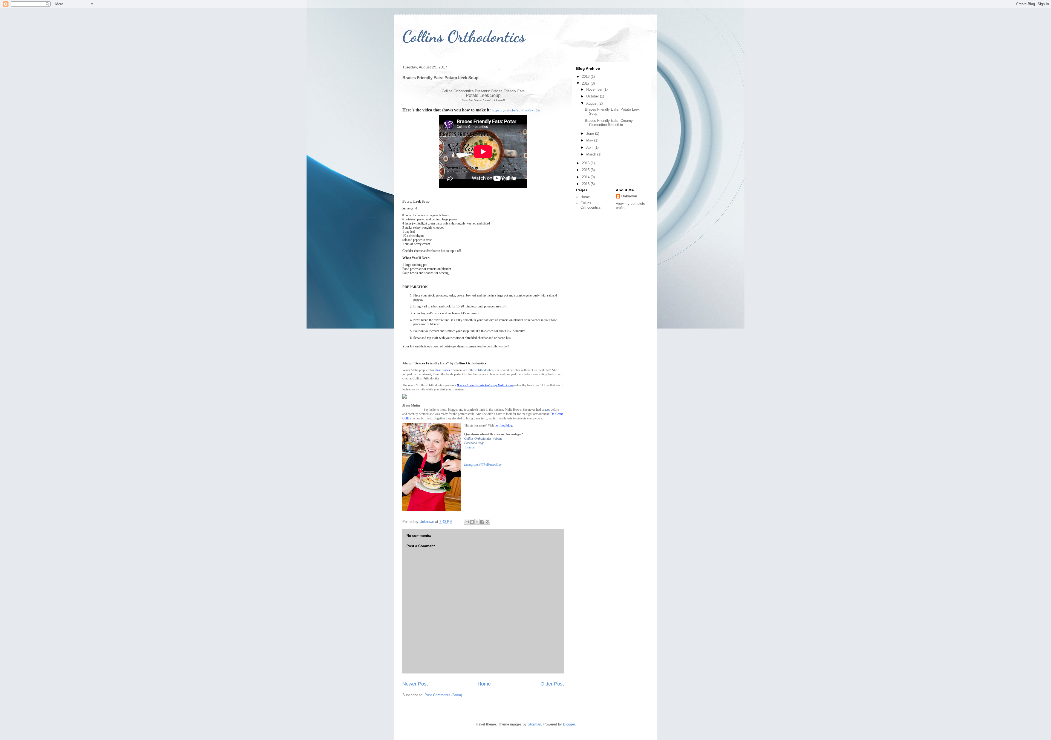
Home (484, 684)
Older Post (552, 684)
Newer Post (415, 684)
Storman (534, 724)
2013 (586, 184)
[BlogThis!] (472, 522)
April (590, 147)
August (592, 103)
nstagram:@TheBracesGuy (483, 465)
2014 (586, 177)
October (593, 96)
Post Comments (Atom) (443, 695)
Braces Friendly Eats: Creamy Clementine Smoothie (609, 123)
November (595, 89)
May (590, 140)
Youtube (469, 447)
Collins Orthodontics (463, 36)
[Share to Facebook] (482, 522)
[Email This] (466, 522)
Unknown (629, 196)
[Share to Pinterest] (487, 522)
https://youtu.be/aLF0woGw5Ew (516, 110)
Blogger (569, 724)
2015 (586, 170)
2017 (586, 83)
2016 (586, 163)
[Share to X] (477, 522)
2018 (586, 76)
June (590, 133)
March (591, 154)
